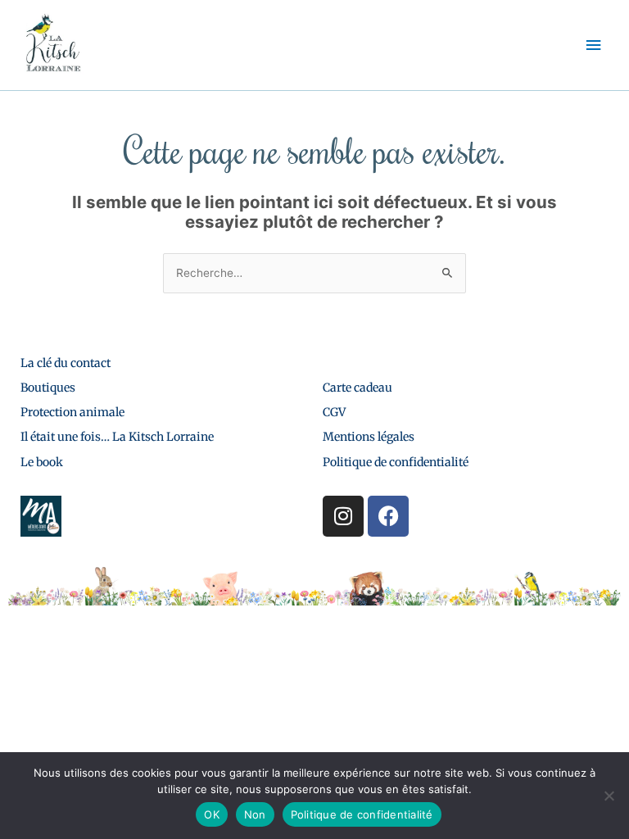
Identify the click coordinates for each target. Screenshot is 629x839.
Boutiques (47, 387)
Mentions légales (368, 436)
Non (255, 814)
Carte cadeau (357, 387)
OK (211, 814)
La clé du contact (65, 363)
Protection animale (72, 412)
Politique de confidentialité (395, 462)
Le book (41, 462)
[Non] (608, 795)
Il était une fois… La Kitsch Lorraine (117, 436)
